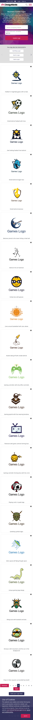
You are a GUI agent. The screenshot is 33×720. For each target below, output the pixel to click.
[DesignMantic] (9, 5)
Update (16, 38)
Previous (4, 685)
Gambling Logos (16, 51)
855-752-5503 (9, 1)
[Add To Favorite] (31, 66)
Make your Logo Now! (16, 693)
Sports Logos (16, 55)
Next (16, 689)
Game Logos (16, 59)
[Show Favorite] (15, 1)
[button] (31, 54)
